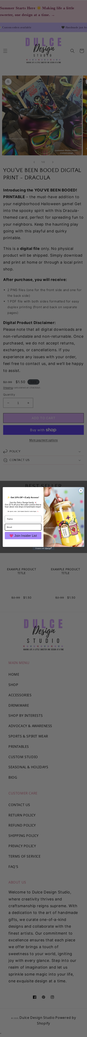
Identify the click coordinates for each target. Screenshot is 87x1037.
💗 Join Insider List (23, 535)
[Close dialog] (80, 490)
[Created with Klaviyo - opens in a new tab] (43, 548)
